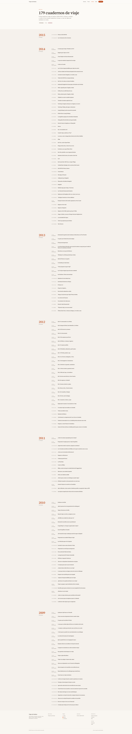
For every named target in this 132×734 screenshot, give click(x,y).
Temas (88, 1)
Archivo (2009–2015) (80, 715)
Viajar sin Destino (32, 1)
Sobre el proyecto (94, 715)
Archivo (92, 1)
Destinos (84, 1)
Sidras (64, 717)
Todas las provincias (51, 715)
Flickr (92, 724)
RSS (92, 718)
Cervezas (64, 718)
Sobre (96, 1)
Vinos (63, 715)
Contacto (92, 717)
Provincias (100, 1)
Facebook (93, 722)
